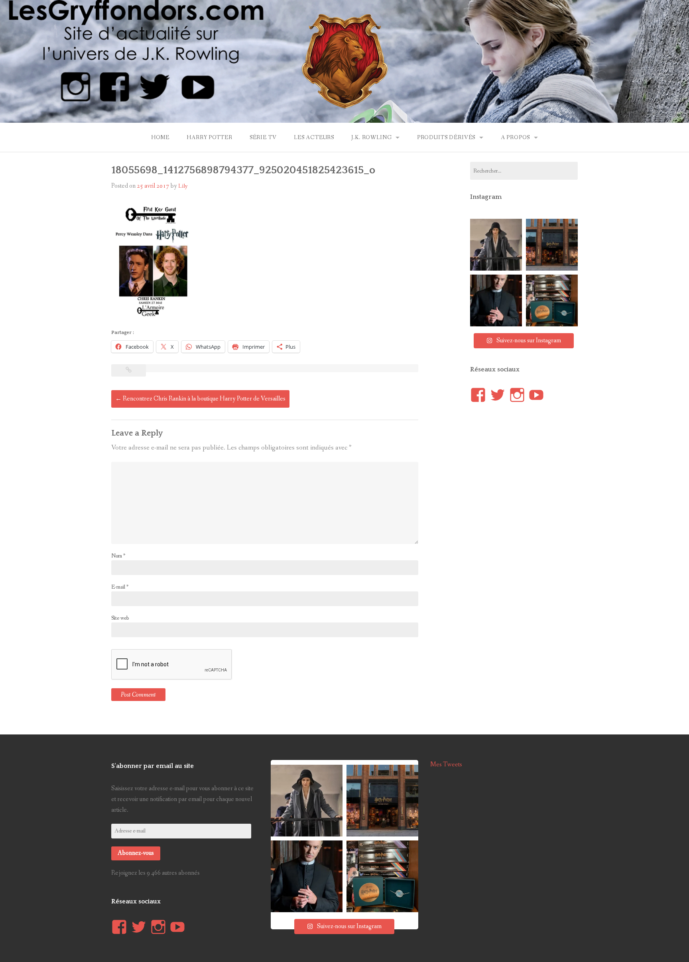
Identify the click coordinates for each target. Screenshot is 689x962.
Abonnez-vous (136, 853)
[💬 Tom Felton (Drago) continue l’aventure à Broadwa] (496, 300)
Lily (183, 186)
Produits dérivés (446, 137)
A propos (515, 137)
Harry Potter (209, 137)
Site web (120, 618)
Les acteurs (314, 137)
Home (160, 137)
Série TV (263, 137)
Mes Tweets (446, 764)
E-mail (119, 587)
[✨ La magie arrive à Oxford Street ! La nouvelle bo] (552, 245)
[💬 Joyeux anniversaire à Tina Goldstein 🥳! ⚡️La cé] (496, 245)
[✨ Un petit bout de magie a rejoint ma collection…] (552, 300)
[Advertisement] (530, 559)
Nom (118, 556)
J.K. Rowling (371, 137)
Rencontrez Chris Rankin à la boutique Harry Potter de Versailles (200, 399)
